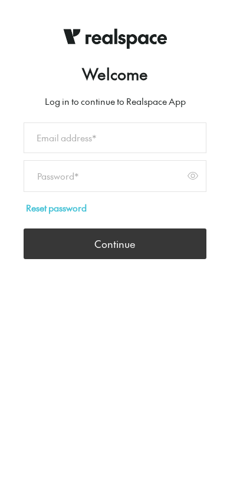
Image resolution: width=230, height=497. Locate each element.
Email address (67, 137)
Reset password (56, 207)
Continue (115, 244)
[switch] (193, 176)
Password (58, 176)
